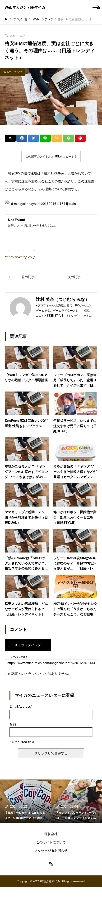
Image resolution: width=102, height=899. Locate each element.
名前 (12, 724)
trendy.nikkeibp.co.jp (20, 257)
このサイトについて (51, 842)
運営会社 (51, 834)
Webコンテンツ (13, 72)
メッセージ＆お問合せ (51, 850)
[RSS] (51, 863)
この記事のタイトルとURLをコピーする (51, 156)
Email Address (20, 706)
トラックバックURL (16, 657)
